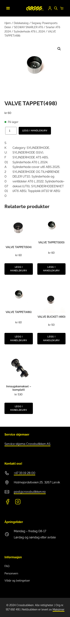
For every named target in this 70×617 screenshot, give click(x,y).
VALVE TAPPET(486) (19, 312)
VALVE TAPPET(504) (19, 247)
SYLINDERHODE (38, 148)
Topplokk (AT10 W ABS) (44, 191)
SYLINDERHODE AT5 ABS (30, 157)
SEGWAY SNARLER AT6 (28, 27)
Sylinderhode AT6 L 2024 (29, 31)
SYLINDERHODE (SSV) (28, 152)
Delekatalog (21, 23)
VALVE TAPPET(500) (51, 242)
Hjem (7, 23)
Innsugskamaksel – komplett (18, 388)
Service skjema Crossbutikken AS (27, 444)
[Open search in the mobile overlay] (56, 8)
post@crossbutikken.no (30, 492)
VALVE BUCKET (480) (51, 316)
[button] (59, 48)
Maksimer (58, 609)
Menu (7, 8)
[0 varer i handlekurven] (62, 8)
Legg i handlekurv (34, 130)
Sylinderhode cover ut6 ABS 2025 (36, 167)
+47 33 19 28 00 (24, 473)
